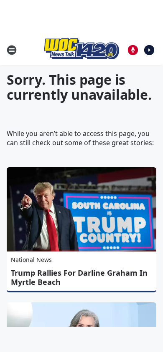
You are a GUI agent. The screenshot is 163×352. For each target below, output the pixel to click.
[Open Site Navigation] (12, 50)
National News (31, 260)
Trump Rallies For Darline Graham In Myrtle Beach (79, 277)
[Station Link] (81, 49)
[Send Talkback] (133, 50)
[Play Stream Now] (149, 50)
